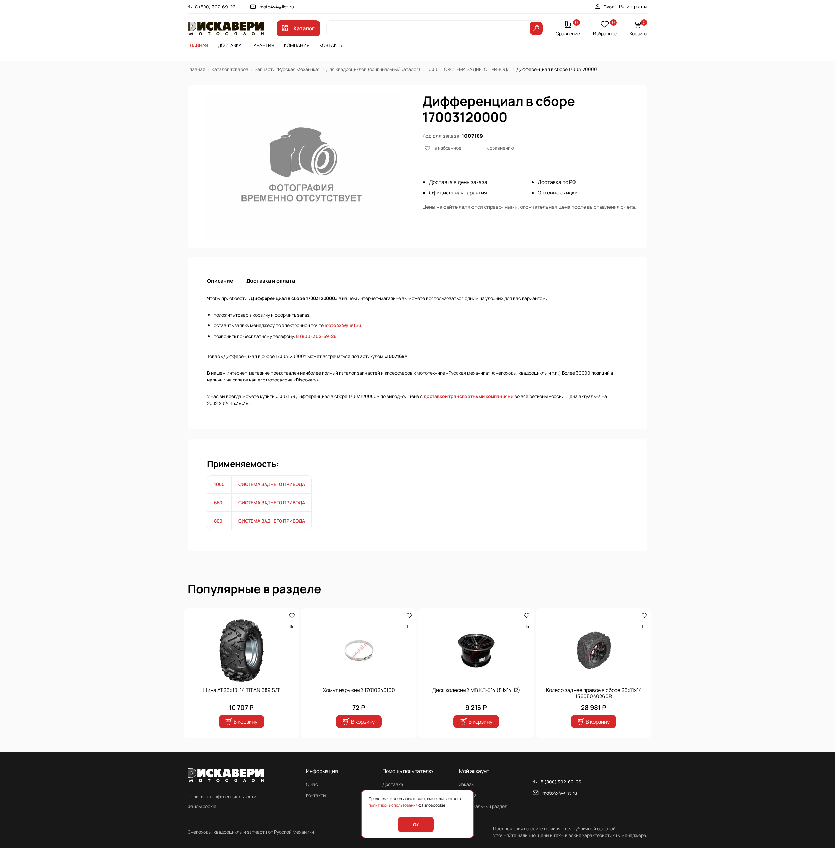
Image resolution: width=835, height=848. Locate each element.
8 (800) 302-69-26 (215, 7)
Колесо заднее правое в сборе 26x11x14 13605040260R (594, 693)
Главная (198, 45)
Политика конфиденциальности (222, 796)
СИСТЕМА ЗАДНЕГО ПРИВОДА (477, 69)
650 (218, 502)
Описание (220, 280)
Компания (297, 45)
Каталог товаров (230, 69)
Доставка (230, 45)
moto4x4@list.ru (276, 7)
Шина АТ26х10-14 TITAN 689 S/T (241, 690)
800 (218, 521)
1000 (432, 69)
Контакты (331, 45)
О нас (312, 784)
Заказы (466, 784)
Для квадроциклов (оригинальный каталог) (373, 69)
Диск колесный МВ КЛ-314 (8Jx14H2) (476, 690)
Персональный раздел (483, 806)
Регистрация (633, 6)
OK (416, 824)
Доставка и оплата (270, 280)
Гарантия (262, 45)
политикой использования (393, 805)
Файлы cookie (202, 806)
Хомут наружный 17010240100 (359, 690)
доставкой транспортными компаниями (468, 396)
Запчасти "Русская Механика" (287, 69)
